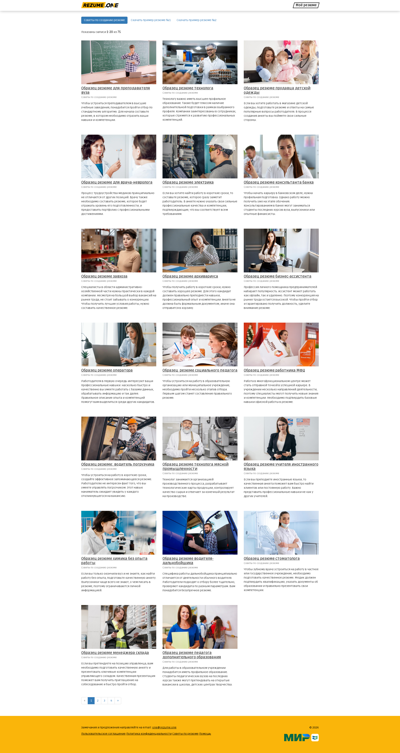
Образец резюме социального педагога (200, 370)
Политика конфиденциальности (149, 733)
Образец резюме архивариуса (190, 276)
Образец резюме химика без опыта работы (114, 560)
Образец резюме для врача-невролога (116, 182)
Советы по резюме (185, 733)
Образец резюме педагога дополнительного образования (191, 654)
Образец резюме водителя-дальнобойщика (188, 560)
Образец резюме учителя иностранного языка (281, 466)
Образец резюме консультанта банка (279, 182)
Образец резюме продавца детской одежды (277, 90)
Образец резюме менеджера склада (115, 652)
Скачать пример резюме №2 (196, 20)
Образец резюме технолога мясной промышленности (195, 466)
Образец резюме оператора (107, 370)
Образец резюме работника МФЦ (274, 370)
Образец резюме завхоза (104, 276)
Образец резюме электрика (188, 182)
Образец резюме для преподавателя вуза (115, 90)
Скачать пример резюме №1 (151, 20)
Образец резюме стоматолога (272, 558)
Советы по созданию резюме (104, 20)
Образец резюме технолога (187, 88)
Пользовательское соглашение (103, 733)
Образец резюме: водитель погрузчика (117, 464)
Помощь (205, 733)
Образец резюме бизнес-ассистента (277, 276)
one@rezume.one (164, 727)
